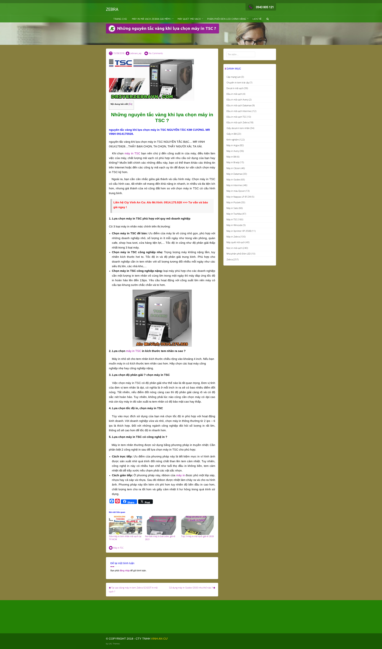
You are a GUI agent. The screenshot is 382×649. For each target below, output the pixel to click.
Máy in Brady (233, 162)
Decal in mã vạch (235, 88)
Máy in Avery (233, 150)
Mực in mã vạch (234, 247)
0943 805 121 (265, 7)
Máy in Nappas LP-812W (239, 196)
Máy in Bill (231, 156)
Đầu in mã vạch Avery (237, 99)
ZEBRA (112, 9)
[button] (267, 18)
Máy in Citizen (233, 168)
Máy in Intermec (235, 185)
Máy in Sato (232, 208)
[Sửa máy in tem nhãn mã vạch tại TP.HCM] (125, 525)
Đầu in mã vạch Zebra (238, 122)
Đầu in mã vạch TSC (236, 116)
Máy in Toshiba (234, 213)
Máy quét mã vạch (236, 242)
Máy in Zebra (233, 236)
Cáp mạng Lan (234, 76)
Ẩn (130, 104)
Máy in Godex (233, 179)
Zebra (230, 259)
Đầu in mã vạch (234, 93)
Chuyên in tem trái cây (238, 82)
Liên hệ (256, 18)
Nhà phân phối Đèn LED (239, 253)
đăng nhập (125, 570)
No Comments (156, 53)
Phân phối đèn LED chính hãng (226, 18)
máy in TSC (132, 153)
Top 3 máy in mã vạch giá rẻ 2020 (197, 536)
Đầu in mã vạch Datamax (239, 105)
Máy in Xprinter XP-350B (239, 230)
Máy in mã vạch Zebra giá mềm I (151, 18)
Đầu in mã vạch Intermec (239, 111)
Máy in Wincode (234, 225)
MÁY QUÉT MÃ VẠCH (189, 18)
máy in (180, 475)
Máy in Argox (233, 145)
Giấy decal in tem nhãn (238, 128)
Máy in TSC (118, 547)
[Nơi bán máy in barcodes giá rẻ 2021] (161, 525)
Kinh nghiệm (233, 139)
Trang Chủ (120, 18)
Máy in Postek (234, 202)
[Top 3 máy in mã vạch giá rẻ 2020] (197, 525)
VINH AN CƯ (159, 638)
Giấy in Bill (232, 133)
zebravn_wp (135, 53)
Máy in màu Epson (236, 190)
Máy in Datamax (234, 173)
